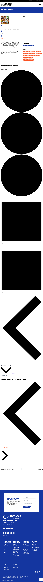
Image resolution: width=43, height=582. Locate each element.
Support (4, 580)
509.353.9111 (15, 567)
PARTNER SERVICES (15, 552)
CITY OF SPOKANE (34, 545)
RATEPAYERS (32, 1)
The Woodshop (20, 577)
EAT (5, 549)
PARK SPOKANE (6, 545)
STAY (5, 547)
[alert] (21, 221)
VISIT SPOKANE (35, 547)
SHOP (5, 551)
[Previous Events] (22, 360)
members (38, 1)
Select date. (14, 373)
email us (6, 567)
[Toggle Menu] (40, 4)
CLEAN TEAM (16, 566)
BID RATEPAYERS (16, 555)
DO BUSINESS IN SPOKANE (35, 550)
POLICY (24, 547)
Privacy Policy (10, 580)
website (3, 38)
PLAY (5, 552)
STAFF (5, 564)
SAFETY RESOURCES (16, 545)
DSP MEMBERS (16, 557)
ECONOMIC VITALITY (25, 550)
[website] (1, 36)
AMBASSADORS (16, 564)
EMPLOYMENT (7, 566)
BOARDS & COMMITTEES (26, 545)
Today (2, 364)
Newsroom (8, 528)
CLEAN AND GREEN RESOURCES (16, 548)
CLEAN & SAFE (17, 562)
